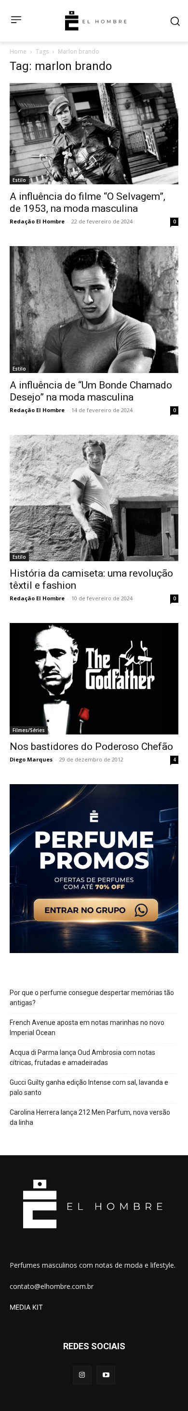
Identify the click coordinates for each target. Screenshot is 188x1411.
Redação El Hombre (37, 221)
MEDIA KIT (26, 1307)
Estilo (19, 180)
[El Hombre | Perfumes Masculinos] (96, 20)
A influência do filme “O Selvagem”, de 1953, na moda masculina (87, 202)
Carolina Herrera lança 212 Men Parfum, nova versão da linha (90, 1117)
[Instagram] (82, 1375)
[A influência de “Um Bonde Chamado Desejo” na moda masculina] (94, 309)
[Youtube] (105, 1375)
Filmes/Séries (29, 730)
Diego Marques (31, 759)
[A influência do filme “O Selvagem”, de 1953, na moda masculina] (94, 133)
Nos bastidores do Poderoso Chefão (91, 746)
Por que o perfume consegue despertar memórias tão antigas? (92, 998)
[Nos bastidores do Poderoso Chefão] (94, 678)
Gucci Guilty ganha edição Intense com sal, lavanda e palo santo (89, 1087)
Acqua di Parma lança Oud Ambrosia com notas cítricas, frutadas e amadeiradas (82, 1057)
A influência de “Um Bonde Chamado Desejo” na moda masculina (91, 391)
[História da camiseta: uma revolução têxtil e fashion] (94, 498)
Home (18, 51)
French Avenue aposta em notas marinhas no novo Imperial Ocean (87, 1028)
